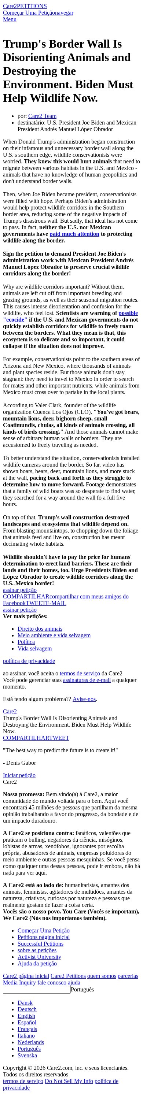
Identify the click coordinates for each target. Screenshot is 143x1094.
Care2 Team (42, 116)
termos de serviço (80, 673)
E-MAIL (56, 603)
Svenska (27, 1055)
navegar (64, 13)
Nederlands (31, 1042)
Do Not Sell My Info (69, 1081)
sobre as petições (37, 950)
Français (27, 1029)
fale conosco (51, 982)
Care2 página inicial (26, 976)
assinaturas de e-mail (87, 680)
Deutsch (27, 1009)
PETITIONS (32, 6)
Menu (9, 19)
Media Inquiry (19, 982)
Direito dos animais (40, 629)
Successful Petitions (40, 944)
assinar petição (20, 590)
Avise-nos (84, 699)
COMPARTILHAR (26, 738)
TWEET (36, 603)
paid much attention (74, 234)
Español (27, 1022)
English (26, 1016)
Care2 (10, 6)
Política (26, 642)
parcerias (128, 976)
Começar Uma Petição (29, 13)
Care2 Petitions (68, 976)
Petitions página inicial (44, 937)
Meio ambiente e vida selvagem (54, 635)
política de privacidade (29, 661)
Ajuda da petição (37, 963)
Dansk (25, 1003)
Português (82, 989)
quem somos (101, 976)
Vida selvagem (35, 648)
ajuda (74, 982)
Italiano (26, 1035)
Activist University (39, 957)
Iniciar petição (19, 775)
